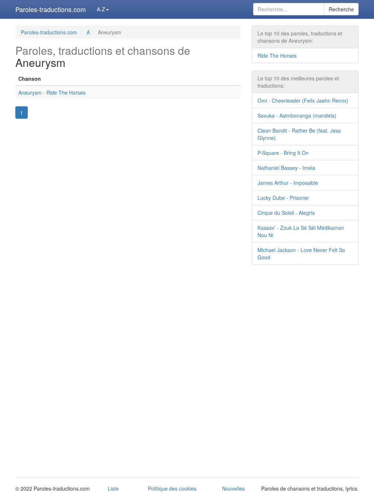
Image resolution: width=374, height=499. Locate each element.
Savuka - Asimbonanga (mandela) (296, 115)
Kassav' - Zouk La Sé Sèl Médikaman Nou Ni (300, 231)
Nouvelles (233, 488)
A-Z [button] (101, 9)
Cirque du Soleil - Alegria (286, 212)
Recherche (341, 9)
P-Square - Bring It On (283, 152)
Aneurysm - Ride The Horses (51, 92)
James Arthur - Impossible (287, 182)
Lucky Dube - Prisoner (283, 197)
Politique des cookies (172, 488)
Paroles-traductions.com (50, 9)
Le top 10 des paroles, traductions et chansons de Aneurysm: (299, 37)
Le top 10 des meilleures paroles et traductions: (298, 82)
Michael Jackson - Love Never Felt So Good (301, 253)
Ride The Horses (277, 55)
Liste (113, 488)
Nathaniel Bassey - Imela (286, 167)
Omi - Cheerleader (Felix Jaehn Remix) (302, 100)
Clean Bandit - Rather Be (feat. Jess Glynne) (299, 134)
